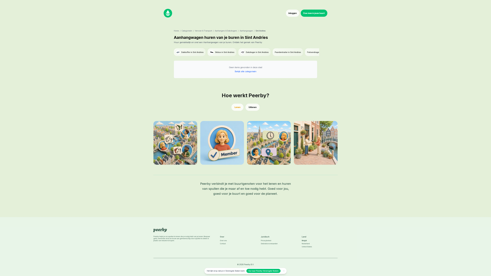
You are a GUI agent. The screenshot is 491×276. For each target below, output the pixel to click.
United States (307, 247)
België (304, 240)
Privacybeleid (266, 240)
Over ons (223, 240)
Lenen (238, 107)
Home (176, 31)
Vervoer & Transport (203, 31)
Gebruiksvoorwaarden (269, 244)
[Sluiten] (284, 271)
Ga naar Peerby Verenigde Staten (263, 271)
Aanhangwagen (246, 31)
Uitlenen (252, 107)
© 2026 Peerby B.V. (245, 264)
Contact (223, 244)
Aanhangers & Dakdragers (226, 31)
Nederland (306, 244)
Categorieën (187, 31)
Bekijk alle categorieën (245, 71)
